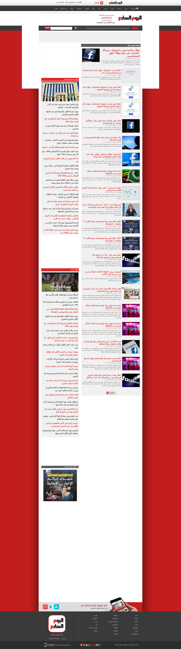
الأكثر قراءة (74, 269)
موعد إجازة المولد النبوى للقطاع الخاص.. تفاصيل (60, 147)
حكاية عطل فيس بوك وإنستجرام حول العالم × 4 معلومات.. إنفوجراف (102, 222)
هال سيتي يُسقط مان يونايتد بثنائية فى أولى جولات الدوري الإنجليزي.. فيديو (107, 28)
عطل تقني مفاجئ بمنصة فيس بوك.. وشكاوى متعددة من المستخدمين (103, 121)
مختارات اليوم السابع (71, 467)
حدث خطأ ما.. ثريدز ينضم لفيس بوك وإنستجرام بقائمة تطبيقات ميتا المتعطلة (102, 342)
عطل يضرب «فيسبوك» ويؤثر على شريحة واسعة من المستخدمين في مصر (102, 71)
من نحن (63, 639)
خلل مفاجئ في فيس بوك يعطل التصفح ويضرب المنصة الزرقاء (102, 138)
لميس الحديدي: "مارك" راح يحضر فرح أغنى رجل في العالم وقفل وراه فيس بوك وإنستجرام (102, 205)
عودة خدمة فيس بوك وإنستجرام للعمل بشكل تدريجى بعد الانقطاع (103, 306)
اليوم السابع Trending (71, 79)
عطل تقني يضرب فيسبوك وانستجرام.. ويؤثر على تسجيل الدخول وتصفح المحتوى (101, 88)
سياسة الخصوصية (54, 639)
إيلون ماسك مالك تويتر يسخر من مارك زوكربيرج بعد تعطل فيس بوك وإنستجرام (102, 289)
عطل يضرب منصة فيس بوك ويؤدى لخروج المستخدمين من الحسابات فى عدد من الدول (103, 376)
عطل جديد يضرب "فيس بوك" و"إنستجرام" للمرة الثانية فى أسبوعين (101, 188)
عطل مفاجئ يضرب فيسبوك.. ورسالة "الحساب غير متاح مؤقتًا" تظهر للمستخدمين (121, 53)
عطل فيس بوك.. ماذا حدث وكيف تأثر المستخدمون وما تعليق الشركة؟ (106, 256)
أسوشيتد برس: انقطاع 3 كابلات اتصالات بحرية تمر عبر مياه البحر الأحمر (103, 272)
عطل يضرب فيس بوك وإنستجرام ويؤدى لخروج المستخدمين (102, 359)
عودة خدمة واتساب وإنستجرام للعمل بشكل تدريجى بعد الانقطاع (104, 172)
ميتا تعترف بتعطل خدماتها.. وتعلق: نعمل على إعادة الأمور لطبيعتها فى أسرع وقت (103, 155)
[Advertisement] (60, 452)
